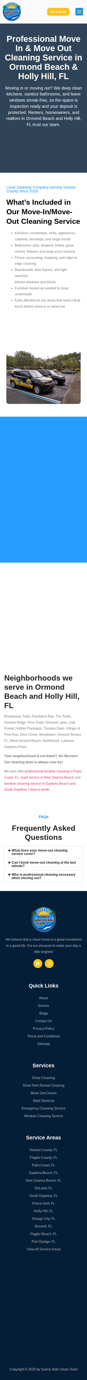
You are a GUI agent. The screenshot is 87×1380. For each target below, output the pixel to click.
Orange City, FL (43, 1218)
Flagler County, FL (43, 1157)
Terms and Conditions (43, 1036)
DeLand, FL (43, 1188)
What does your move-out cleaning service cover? (40, 852)
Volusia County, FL (43, 1150)
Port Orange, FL (44, 1241)
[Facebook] (37, 963)
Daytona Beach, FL (43, 1173)
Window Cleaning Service (43, 1116)
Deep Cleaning (43, 1078)
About (43, 998)
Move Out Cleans (44, 1093)
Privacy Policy (43, 1028)
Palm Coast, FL (43, 1165)
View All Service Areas (44, 1249)
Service (43, 1005)
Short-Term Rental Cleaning (43, 1085)
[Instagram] (49, 963)
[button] (79, 11)
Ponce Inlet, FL (43, 1203)
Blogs (43, 1013)
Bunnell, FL (43, 1226)
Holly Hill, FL (43, 1211)
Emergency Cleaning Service (43, 1108)
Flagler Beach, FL (43, 1234)
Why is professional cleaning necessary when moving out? (43, 876)
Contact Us (43, 1021)
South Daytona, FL (44, 1196)
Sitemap (43, 1044)
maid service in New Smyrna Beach (47, 777)
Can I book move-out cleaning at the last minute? (44, 864)
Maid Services (43, 1101)
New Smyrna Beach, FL (43, 1180)
